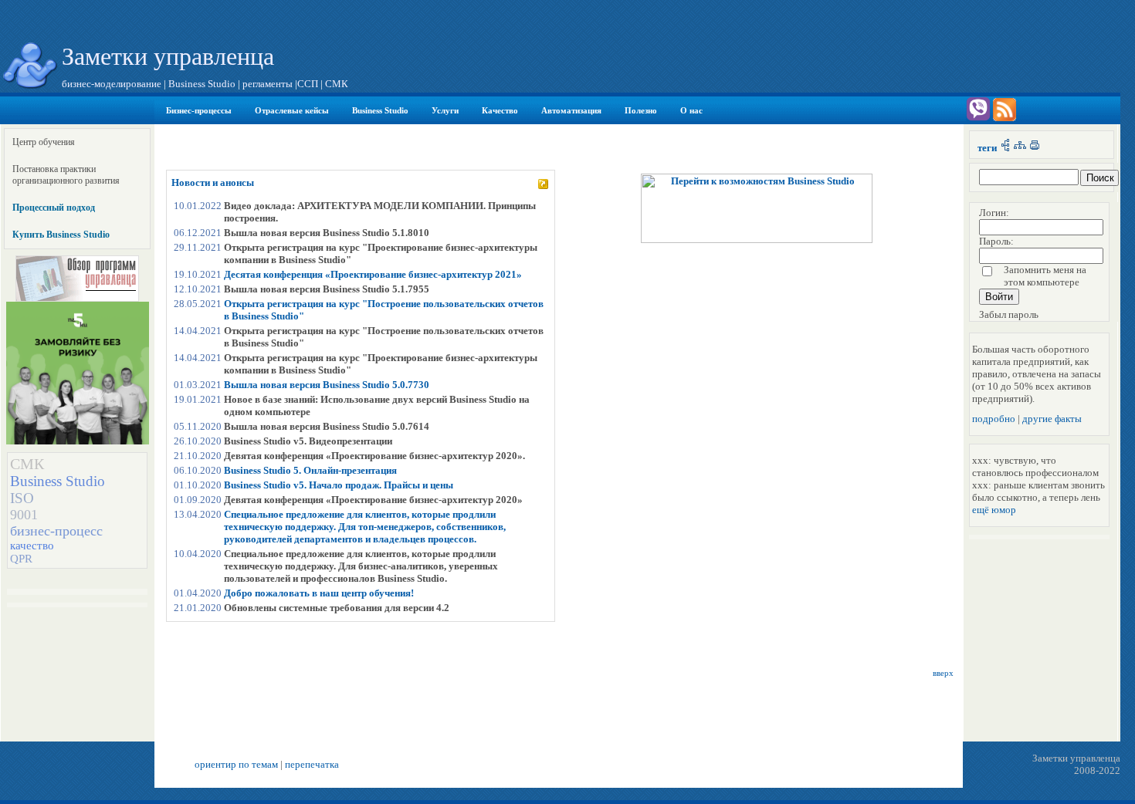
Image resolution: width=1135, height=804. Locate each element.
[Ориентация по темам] (1005, 148)
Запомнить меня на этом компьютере (1045, 276)
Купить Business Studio (61, 234)
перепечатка (312, 764)
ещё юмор (994, 509)
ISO (22, 498)
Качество (500, 110)
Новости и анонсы (212, 182)
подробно (993, 418)
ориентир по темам (236, 764)
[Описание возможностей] (756, 239)
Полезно (641, 110)
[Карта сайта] (1020, 148)
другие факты (1052, 418)
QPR (21, 558)
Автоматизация (571, 110)
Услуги (445, 110)
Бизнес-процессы (199, 110)
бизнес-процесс (56, 531)
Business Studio (380, 110)
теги (987, 148)
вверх (943, 673)
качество (32, 545)
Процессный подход (53, 207)
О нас (691, 110)
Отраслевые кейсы (292, 110)
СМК (27, 463)
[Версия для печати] (1034, 148)
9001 (24, 514)
